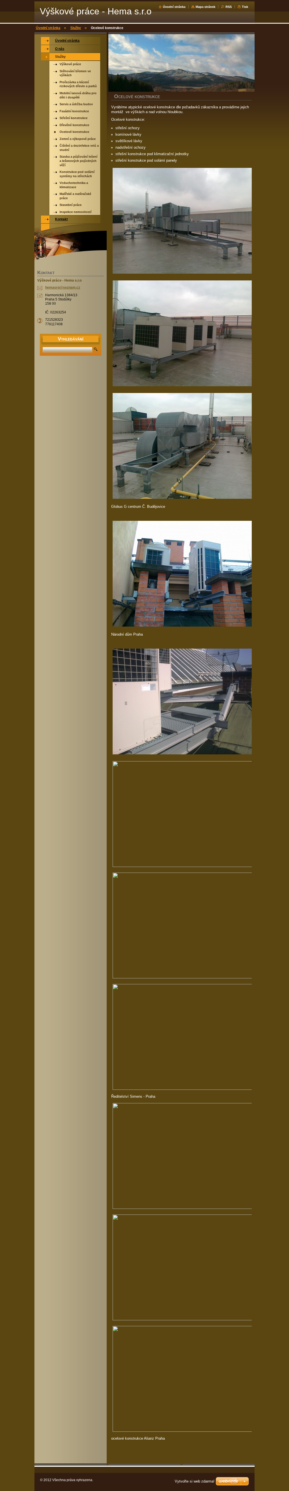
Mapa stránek (205, 6)
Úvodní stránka (174, 6)
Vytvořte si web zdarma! (194, 1481)
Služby (75, 28)
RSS (228, 6)
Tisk (245, 6)
